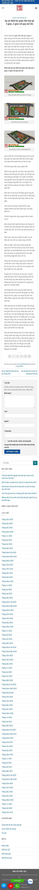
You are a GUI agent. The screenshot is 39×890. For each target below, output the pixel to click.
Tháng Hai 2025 (7, 594)
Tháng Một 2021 (7, 771)
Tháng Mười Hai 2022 (9, 684)
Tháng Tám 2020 (7, 788)
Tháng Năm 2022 (7, 713)
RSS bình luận (6, 854)
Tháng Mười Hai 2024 (9, 602)
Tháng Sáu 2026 (7, 528)
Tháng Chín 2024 (7, 614)
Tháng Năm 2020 (7, 800)
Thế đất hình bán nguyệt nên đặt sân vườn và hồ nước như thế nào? (18, 477)
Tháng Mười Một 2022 (9, 689)
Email (6, 421)
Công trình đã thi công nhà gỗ (11, 825)
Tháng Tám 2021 (7, 746)
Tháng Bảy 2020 (7, 792)
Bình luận (8, 393)
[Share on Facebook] (13, 356)
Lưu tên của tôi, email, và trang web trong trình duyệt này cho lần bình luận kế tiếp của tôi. (19, 444)
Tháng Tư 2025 (7, 585)
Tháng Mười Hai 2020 (9, 775)
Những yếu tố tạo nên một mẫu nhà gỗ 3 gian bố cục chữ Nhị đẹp (19, 498)
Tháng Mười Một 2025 (9, 557)
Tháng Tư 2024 (7, 631)
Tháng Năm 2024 (7, 627)
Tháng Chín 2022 (7, 697)
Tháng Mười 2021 (8, 738)
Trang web (7, 431)
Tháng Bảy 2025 (7, 573)
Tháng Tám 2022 (7, 701)
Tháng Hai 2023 (7, 676)
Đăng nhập (5, 846)
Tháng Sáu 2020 (7, 796)
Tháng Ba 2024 (7, 635)
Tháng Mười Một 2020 (9, 779)
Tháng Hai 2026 (7, 544)
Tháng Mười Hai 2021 (9, 730)
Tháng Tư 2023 (7, 668)
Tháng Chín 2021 (7, 742)
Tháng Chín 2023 (7, 656)
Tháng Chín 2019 (7, 812)
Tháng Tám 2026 (7, 519)
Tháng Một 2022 (7, 726)
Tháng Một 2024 (7, 643)
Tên (6, 412)
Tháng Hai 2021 (7, 767)
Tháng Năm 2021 (7, 755)
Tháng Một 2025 (7, 598)
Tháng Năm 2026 (7, 532)
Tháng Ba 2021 (7, 763)
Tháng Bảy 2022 (7, 705)
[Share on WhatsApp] (9, 356)
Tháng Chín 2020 (7, 783)
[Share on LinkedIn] (29, 356)
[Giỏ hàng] (36, 7)
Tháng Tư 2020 (7, 804)
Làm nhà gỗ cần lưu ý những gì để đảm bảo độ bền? (19, 493)
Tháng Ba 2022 (7, 722)
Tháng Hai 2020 (7, 808)
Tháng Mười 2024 (8, 610)
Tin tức (4, 833)
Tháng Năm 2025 (7, 581)
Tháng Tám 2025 (7, 569)
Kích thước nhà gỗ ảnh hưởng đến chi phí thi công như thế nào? (18, 488)
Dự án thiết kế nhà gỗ (19, 18)
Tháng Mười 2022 (8, 693)
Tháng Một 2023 (7, 680)
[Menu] (3, 7)
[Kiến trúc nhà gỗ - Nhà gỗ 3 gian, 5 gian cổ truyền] (19, 8)
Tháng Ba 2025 (7, 590)
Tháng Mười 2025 (8, 561)
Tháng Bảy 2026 (7, 523)
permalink (20, 366)
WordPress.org (7, 858)
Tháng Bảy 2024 (7, 623)
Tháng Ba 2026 (7, 540)
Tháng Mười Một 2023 (9, 651)
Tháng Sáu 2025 (7, 577)
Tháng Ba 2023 (7, 672)
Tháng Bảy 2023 (7, 664)
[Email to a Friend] (21, 356)
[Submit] (35, 463)
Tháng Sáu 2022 (7, 709)
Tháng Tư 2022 (7, 717)
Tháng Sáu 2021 (7, 750)
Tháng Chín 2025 (7, 565)
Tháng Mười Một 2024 (9, 606)
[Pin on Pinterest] (25, 356)
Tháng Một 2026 (7, 548)
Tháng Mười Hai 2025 (9, 552)
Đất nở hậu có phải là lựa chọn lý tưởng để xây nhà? (19, 482)
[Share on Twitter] (17, 356)
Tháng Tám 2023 (7, 660)
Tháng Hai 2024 (7, 639)
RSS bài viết (6, 850)
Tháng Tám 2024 (7, 618)
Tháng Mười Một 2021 (9, 734)
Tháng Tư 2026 (7, 536)
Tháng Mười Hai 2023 (9, 647)
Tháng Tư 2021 (7, 759)
